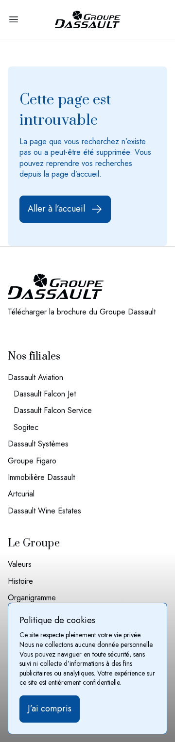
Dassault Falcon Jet (45, 394)
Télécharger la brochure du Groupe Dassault (82, 312)
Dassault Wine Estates (44, 511)
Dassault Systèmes (38, 444)
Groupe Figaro (32, 461)
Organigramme (32, 598)
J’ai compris (49, 708)
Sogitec (26, 427)
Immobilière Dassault (41, 477)
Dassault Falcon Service (53, 410)
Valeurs (20, 564)
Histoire (20, 581)
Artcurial (21, 494)
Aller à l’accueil (56, 208)
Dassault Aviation (35, 377)
